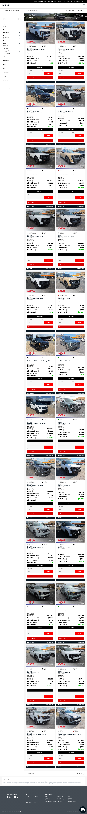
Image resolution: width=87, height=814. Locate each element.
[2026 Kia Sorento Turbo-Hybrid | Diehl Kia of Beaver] (55, 17)
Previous (25, 17)
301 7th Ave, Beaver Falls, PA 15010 (78, 1)
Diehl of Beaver (31, 81)
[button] (53, 33)
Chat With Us (32, 77)
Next (86, 17)
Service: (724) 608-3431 (48, 1)
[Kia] (5, 5)
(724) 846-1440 (50, 81)
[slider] (4, 19)
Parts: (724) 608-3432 (58, 1)
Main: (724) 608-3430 (38, 1)
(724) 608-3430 (32, 796)
